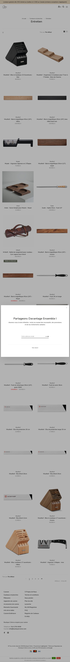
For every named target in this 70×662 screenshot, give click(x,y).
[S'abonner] (46, 336)
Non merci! (35, 348)
